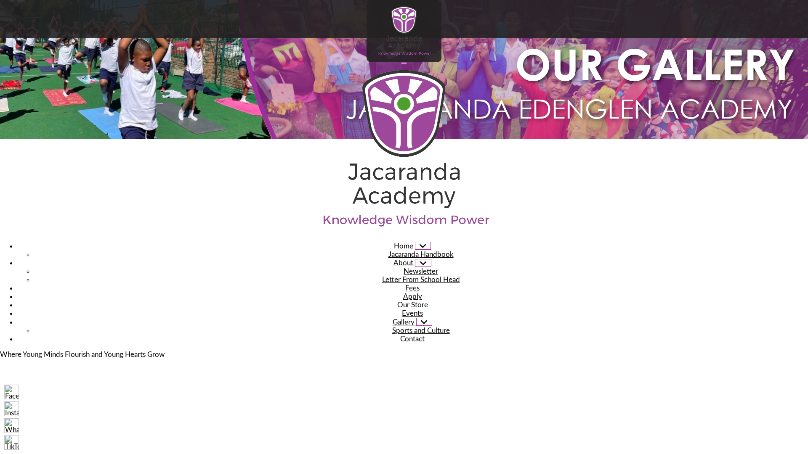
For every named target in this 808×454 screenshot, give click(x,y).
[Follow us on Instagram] (11, 408)
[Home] (423, 246)
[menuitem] (412, 246)
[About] (423, 263)
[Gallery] (424, 322)
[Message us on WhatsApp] (11, 425)
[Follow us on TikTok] (11, 442)
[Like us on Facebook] (11, 392)
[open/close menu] (404, 63)
